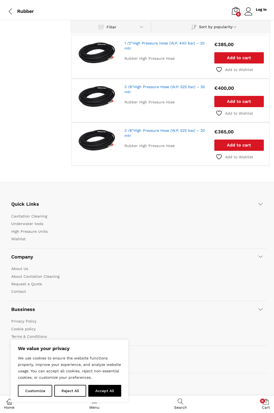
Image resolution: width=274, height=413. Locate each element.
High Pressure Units (29, 231)
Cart (266, 404)
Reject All (70, 391)
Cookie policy (23, 329)
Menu (94, 407)
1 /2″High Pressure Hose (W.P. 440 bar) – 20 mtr (164, 45)
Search (180, 407)
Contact (18, 291)
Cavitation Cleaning (29, 216)
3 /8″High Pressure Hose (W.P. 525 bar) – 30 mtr (164, 89)
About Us (19, 268)
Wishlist (18, 239)
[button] (239, 57)
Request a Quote (26, 284)
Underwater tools (27, 223)
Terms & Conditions (29, 336)
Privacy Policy (23, 321)
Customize (35, 391)
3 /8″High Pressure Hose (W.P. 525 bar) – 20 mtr (164, 132)
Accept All (104, 391)
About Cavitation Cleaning (35, 276)
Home (9, 407)
